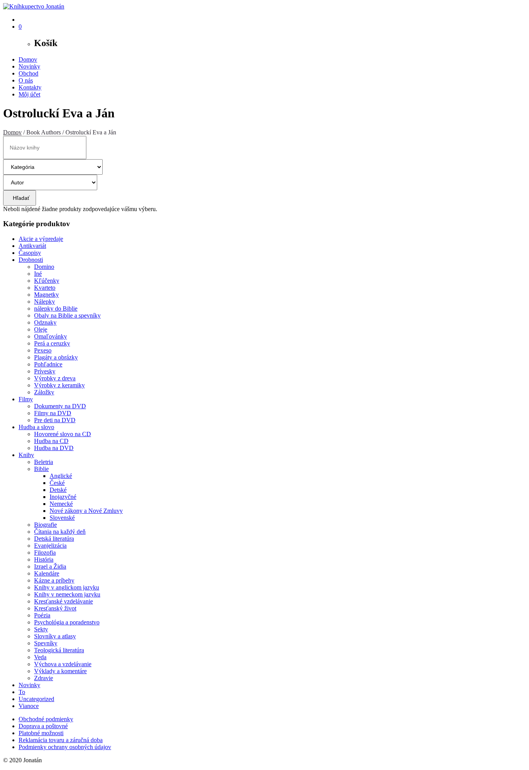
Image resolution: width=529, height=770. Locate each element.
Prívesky (44, 371)
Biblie (41, 469)
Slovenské (62, 517)
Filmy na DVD (52, 413)
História (43, 559)
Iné (38, 273)
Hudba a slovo (36, 427)
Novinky (29, 66)
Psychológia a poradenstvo (67, 622)
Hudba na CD (51, 441)
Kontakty (30, 87)
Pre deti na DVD (55, 420)
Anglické (61, 476)
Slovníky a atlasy (55, 636)
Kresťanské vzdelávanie (63, 601)
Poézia (42, 615)
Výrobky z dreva (55, 378)
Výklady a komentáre (60, 671)
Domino (44, 266)
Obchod (28, 73)
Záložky (44, 392)
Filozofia (45, 552)
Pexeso (43, 350)
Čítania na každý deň (60, 531)
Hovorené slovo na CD (62, 434)
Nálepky (44, 301)
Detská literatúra (54, 538)
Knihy (26, 455)
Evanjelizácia (50, 545)
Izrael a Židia (50, 566)
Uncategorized (36, 699)
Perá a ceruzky (52, 343)
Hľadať (19, 198)
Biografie (45, 524)
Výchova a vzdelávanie (62, 664)
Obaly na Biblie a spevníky (67, 315)
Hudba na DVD (54, 448)
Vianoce (29, 706)
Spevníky (45, 643)
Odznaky (45, 322)
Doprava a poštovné (43, 726)
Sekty (41, 629)
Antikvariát (32, 245)
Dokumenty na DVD (60, 406)
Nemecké (61, 503)
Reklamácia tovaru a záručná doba (61, 740)
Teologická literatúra (59, 650)
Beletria (43, 462)
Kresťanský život (55, 608)
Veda (40, 657)
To (22, 692)
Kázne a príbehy (54, 580)
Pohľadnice (48, 364)
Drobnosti (31, 259)
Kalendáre (46, 573)
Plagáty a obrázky (56, 357)
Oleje (40, 329)
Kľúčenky (46, 280)
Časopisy (30, 252)
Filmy (26, 399)
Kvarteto (44, 287)
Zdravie (43, 678)
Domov (28, 59)
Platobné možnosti (41, 733)
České (57, 483)
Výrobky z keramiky (59, 385)
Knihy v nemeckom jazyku (67, 594)
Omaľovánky (50, 336)
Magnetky (46, 294)
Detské (58, 489)
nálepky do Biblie (55, 308)
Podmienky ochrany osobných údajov (65, 747)
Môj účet (29, 94)
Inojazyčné (63, 496)
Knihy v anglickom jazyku (66, 587)
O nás (26, 80)
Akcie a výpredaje (41, 238)
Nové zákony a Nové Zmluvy (86, 510)
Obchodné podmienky (46, 719)
